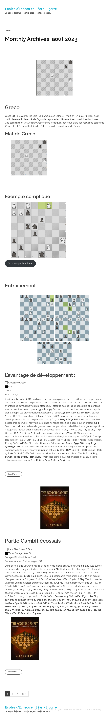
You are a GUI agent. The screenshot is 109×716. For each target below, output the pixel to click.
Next (17, 693)
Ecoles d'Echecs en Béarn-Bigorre (31, 9)
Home (8, 31)
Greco (12, 107)
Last (24, 694)
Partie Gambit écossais (33, 541)
